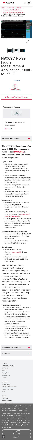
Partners (4, 380)
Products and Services (14, 8)
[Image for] (16, 113)
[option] (10, 50)
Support (5, 384)
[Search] (25, 3)
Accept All (16, 431)
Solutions (4, 372)
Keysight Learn (6, 375)
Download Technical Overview (17, 97)
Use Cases (5, 370)
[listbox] (16, 50)
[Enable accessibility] (3, 436)
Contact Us (8, 129)
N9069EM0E (7, 154)
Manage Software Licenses (9, 389)
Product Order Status (7, 391)
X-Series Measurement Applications (13, 12)
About (4, 398)
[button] (16, 29)
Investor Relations (7, 403)
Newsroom (5, 400)
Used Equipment (6, 377)
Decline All (16, 434)
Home (3, 8)
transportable (17, 254)
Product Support (6, 386)
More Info (16, 437)
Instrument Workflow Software (12, 10)
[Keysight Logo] (9, 3)
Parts (3, 393)
